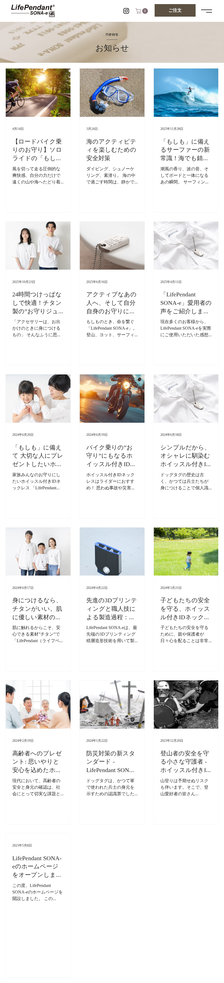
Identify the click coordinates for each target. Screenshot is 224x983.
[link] (142, 11)
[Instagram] (126, 11)
